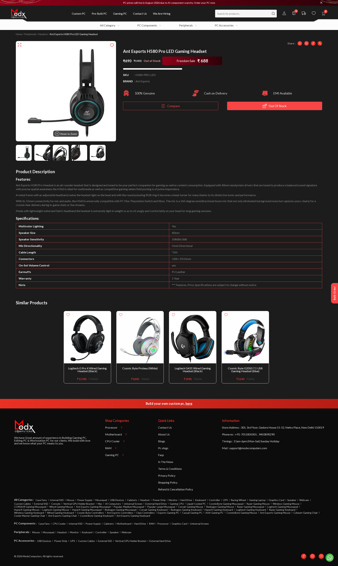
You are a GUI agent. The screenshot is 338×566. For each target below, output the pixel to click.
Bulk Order (334, 293)
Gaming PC (79, 437)
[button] (169, 3)
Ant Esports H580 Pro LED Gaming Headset (74, 34)
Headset (43, 34)
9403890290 (267, 434)
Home (19, 34)
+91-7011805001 (246, 434)
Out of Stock (278, 106)
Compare (173, 106)
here (189, 403)
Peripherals (30, 34)
